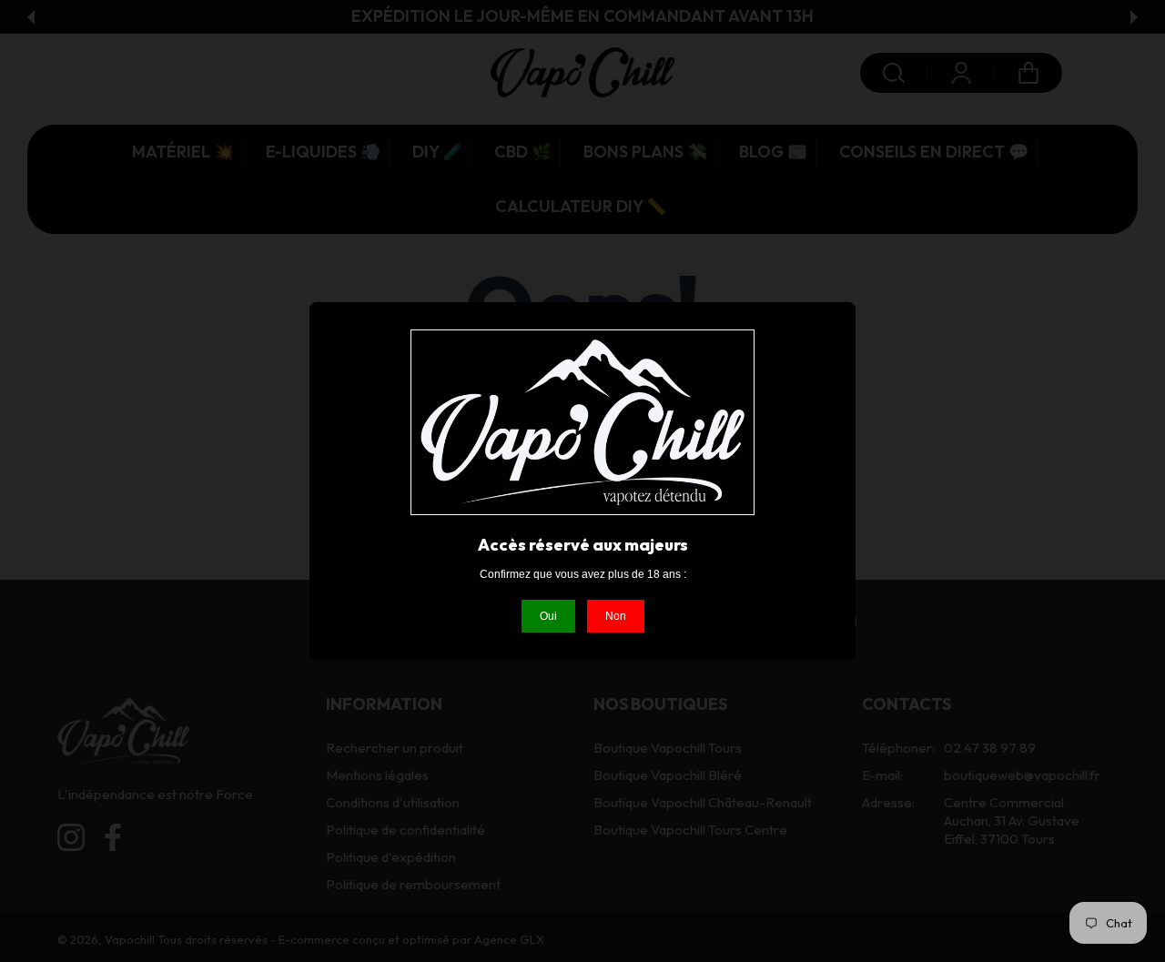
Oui (548, 616)
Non (615, 616)
